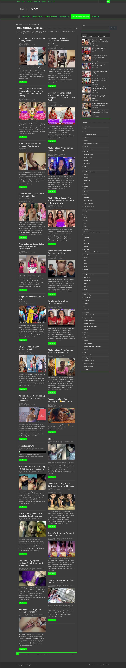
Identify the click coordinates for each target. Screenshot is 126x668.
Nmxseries (86, 312)
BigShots (86, 177)
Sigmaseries (87, 335)
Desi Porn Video (88, 209)
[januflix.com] (29, 8)
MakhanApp (87, 277)
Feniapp (86, 220)
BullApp (86, 186)
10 (34, 654)
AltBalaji (86, 160)
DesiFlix (86, 212)
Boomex (86, 183)
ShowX (85, 332)
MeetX (85, 283)
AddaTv (86, 146)
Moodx (86, 286)
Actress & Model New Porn (91, 143)
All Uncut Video (26, 16)
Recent (84, 36)
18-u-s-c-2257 (51, 1)
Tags (104, 36)
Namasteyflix (87, 297)
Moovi (85, 289)
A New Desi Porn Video (90, 134)
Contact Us (37, 1)
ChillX (85, 189)
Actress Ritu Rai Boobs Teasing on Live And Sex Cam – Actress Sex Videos (32, 398)
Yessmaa (86, 369)
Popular (90, 36)
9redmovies (87, 131)
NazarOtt (86, 303)
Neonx (85, 306)
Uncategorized (88, 358)
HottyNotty (86, 237)
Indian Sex (86, 255)
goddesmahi (87, 229)
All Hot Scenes (87, 152)
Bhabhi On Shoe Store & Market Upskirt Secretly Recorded (98, 97)
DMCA (23, 1)
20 (38, 654)
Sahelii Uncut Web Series (90, 326)
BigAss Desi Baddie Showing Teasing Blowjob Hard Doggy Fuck (100, 41)
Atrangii (86, 166)
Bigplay (86, 174)
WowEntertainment (89, 366)
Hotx (85, 240)
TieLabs (107, 665)
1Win (85, 129)
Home (18, 1)
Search (84, 25)
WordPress (94, 665)
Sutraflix (86, 340)
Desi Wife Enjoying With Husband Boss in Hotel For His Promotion (31, 563)
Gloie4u (51, 439)
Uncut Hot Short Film (89, 360)
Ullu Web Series (88, 355)
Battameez (86, 169)
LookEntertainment (89, 275)
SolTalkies (86, 338)
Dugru (85, 214)
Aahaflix (86, 140)
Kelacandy (86, 272)
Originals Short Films (89, 320)
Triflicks (86, 349)
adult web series (88, 149)
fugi (85, 223)
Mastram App (87, 280)
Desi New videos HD (37, 16)
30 (41, 654)
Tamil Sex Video (88, 343)
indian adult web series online (91, 252)
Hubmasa (86, 243)
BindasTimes (87, 180)
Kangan (86, 269)
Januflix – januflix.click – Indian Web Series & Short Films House (18, 16)
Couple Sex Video (88, 200)
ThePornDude (95, 16)
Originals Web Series (64, 16)
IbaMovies (86, 249)
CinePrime (86, 197)
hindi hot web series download (92, 232)
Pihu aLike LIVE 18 (26, 446)
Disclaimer (29, 1)
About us (44, 1)
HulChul (86, 246)
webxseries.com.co (89, 363)
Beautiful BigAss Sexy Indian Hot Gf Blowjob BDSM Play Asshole (99, 57)
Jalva (85, 260)
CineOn (86, 194)
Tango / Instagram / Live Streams (80, 16)
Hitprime (86, 234)
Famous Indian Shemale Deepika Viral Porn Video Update (58, 40)
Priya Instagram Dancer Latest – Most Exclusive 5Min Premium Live (32, 246)
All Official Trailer (88, 154)
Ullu (85, 352)
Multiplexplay (87, 295)
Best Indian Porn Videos (90, 172)
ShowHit (86, 329)
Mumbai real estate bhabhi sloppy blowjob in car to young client (100, 112)
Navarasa (86, 300)
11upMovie (87, 126)
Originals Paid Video (89, 317)
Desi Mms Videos (88, 203)
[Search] (108, 1)
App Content (87, 163)
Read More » (23, 82)
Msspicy (86, 292)
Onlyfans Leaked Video (51, 16)
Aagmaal (86, 137)
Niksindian (86, 309)
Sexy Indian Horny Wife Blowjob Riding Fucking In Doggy (99, 88)
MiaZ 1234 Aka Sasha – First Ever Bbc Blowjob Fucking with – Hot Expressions (61, 200)
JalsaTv (85, 257)
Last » (48, 654)
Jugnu (85, 263)
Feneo (85, 217)
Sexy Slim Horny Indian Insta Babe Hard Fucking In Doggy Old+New (99, 80)
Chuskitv (86, 192)
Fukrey (85, 226)
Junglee (86, 266)
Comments (97, 36)
